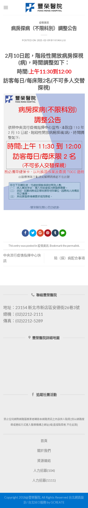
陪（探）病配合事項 (69, 258)
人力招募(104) (44, 470)
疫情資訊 (44, 22)
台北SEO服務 (37, 502)
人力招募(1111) (44, 480)
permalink (73, 245)
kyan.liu (60, 40)
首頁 (44, 441)
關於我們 (44, 450)
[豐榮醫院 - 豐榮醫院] (44, 7)
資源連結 (44, 460)
